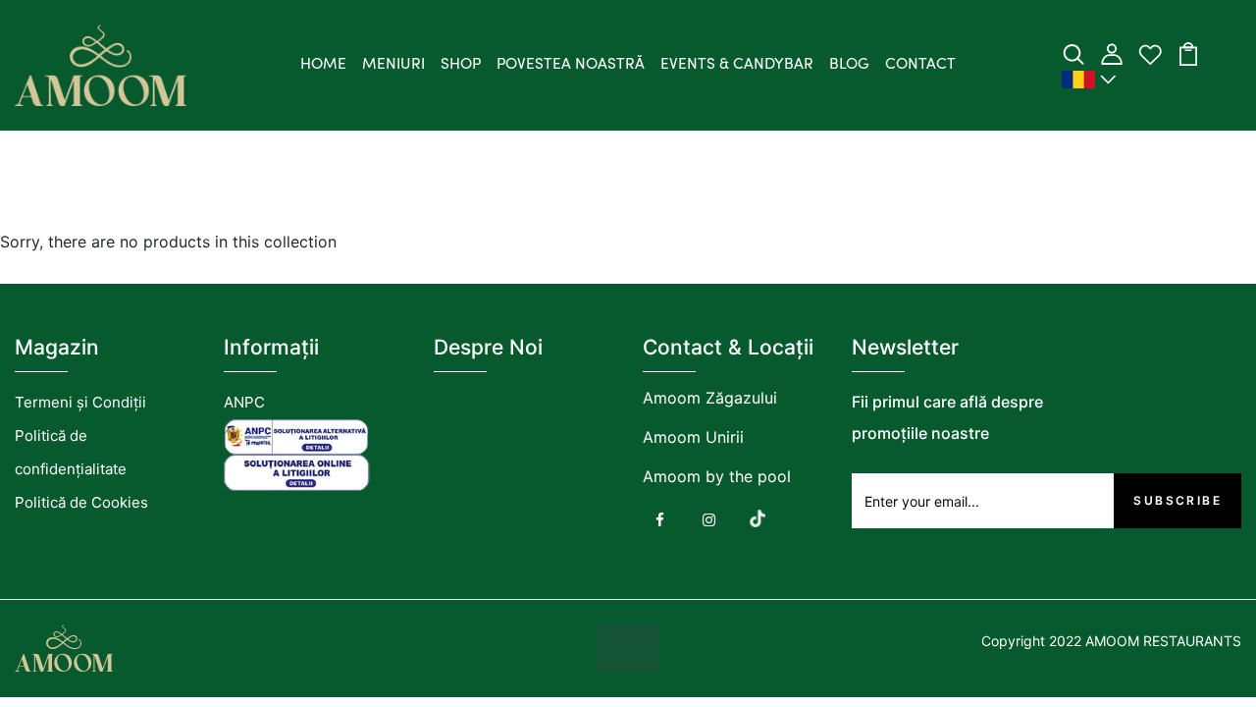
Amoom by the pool (717, 476)
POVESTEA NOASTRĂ (571, 65)
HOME (323, 65)
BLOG (849, 65)
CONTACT (920, 65)
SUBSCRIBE (1177, 500)
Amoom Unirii (693, 437)
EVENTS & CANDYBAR (736, 65)
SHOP (461, 65)
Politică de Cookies (81, 502)
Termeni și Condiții (80, 402)
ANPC (244, 402)
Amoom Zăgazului (710, 398)
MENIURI (393, 65)
